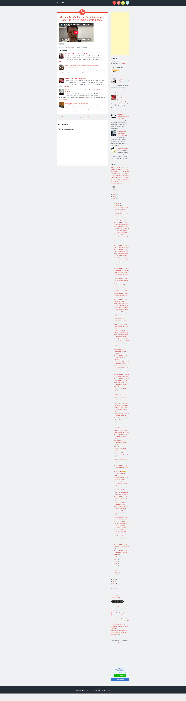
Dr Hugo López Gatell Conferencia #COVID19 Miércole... (120, 426)
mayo (115, 565)
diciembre (116, 203)
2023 (114, 194)
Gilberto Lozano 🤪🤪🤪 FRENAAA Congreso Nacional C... (120, 473)
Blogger (120, 642)
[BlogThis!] (60, 44)
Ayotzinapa (61, 2)
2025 (114, 189)
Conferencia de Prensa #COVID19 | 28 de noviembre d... (121, 214)
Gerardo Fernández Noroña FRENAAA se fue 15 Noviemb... (121, 357)
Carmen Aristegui (125, 173)
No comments (83, 47)
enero (115, 574)
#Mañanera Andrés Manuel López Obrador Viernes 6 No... (120, 513)
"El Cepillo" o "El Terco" (123, 181)
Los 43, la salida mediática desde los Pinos (77, 54)
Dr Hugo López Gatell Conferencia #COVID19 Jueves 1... (120, 388)
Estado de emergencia (122, 148)
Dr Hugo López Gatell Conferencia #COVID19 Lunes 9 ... (120, 448)
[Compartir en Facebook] (63, 44)
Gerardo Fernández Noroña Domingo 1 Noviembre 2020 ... (121, 546)
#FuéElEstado (113, 183)
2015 (114, 586)
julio (115, 561)
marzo (116, 570)
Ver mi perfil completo (116, 597)
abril (115, 568)
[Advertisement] (120, 33)
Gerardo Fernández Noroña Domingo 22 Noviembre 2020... (121, 295)
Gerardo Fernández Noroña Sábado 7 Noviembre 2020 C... (121, 498)
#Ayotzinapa (125, 167)
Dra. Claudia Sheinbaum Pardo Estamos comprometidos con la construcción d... (119, 615)
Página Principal (84, 117)
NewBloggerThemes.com (104, 690)
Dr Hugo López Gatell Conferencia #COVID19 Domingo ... (120, 351)
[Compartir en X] (62, 44)
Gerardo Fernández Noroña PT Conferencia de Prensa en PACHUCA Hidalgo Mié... (120, 626)
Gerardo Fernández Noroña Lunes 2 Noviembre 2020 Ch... (121, 540)
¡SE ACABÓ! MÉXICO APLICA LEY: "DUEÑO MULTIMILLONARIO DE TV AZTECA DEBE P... (120, 609)
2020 (114, 201)
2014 (114, 588)
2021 (114, 198)
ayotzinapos (114, 171)
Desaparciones (125, 171)
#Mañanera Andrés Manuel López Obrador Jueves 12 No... (120, 409)
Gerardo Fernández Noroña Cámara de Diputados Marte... (121, 436)
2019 (114, 577)
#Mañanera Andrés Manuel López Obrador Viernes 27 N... (121, 236)
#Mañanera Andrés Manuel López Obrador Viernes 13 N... (121, 399)
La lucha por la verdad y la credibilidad (76, 103)
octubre (116, 554)
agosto (116, 559)
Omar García (119, 183)
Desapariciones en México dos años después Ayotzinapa (122, 133)
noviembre (117, 205)
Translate (122, 63)
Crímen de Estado (115, 173)
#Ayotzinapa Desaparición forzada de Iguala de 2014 (123, 116)
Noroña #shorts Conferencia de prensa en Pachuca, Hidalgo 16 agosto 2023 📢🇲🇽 (119, 632)
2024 (114, 192)
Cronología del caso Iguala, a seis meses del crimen (123, 81)
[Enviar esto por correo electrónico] (59, 44)
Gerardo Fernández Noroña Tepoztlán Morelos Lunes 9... (121, 467)
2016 (114, 583)
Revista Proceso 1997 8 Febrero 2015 (75, 78)
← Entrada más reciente (64, 117)
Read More (66, 86)
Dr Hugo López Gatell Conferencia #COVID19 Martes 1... (120, 320)
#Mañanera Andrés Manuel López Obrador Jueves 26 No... (120, 264)
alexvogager (72, 47)
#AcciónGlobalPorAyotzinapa (119, 169)
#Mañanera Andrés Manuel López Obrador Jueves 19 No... (120, 314)
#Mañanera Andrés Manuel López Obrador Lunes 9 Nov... (120, 483)
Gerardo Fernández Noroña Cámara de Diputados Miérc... (121, 419)
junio (115, 563)
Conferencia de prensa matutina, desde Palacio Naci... (120, 284)
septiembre (117, 557)
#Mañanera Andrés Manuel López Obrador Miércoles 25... (121, 274)
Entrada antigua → (101, 117)
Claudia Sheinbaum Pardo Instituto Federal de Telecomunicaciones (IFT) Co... (120, 620)
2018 (114, 579)
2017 (114, 581)
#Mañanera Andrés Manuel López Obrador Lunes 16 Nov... (120, 345)
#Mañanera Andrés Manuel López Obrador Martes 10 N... (121, 455)
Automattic (84, 690)
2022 (114, 196)
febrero (116, 572)
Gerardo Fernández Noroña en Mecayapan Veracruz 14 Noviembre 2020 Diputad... (82, 18)
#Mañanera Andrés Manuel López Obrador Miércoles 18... (121, 326)
